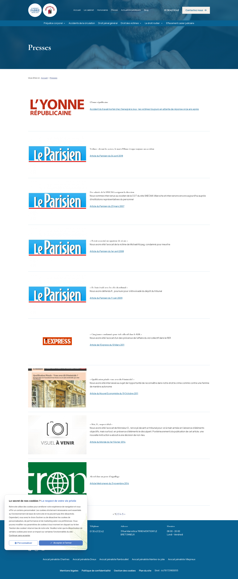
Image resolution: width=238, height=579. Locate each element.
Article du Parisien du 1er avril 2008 (107, 251)
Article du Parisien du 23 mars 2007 (107, 206)
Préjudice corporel (53, 23)
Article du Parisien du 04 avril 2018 (106, 155)
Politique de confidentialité (96, 570)
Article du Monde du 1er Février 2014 (107, 441)
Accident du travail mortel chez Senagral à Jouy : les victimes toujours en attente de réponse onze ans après (144, 109)
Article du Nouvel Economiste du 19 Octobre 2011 (114, 393)
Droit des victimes (130, 23)
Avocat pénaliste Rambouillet (114, 559)
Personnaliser (24, 543)
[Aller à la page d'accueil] (42, 10)
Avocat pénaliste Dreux (84, 559)
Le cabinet (89, 10)
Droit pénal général (107, 23)
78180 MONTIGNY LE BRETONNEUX (139, 533)
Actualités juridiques (131, 10)
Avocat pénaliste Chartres (56, 559)
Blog (146, 10)
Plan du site (145, 570)
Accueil (77, 10)
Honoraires (102, 10)
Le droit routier (152, 23)
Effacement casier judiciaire (180, 23)
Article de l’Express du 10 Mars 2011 (107, 344)
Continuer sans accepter (19, 535)
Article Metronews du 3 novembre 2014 (109, 483)
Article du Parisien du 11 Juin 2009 (106, 297)
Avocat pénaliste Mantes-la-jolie (148, 559)
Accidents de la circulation (82, 23)
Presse (114, 10)
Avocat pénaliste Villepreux (181, 559)
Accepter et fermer (62, 543)
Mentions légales (69, 570)
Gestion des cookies (125, 570)
